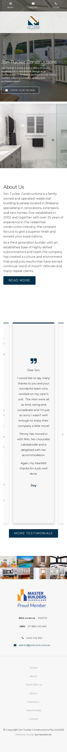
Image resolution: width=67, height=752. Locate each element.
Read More (19, 280)
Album (33, 693)
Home (33, 667)
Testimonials (33, 710)
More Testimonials (33, 533)
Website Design (24, 734)
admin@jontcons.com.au (34, 645)
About (33, 676)
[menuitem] (33, 668)
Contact (34, 718)
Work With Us (33, 684)
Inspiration (33, 701)
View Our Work (22, 90)
